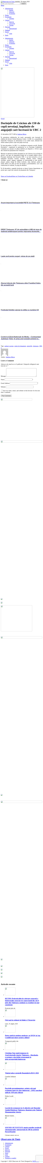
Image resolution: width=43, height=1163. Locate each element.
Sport (6, 35)
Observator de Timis (10, 1139)
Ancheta (11, 18)
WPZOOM (35, 1161)
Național (7, 27)
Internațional (13, 28)
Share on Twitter (17, 176)
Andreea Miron (21, 134)
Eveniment (8, 17)
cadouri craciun (8, 346)
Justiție (11, 10)
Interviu (11, 22)
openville (29, 346)
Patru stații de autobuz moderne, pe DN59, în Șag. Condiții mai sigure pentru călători (22, 1037)
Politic (7, 15)
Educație (11, 12)
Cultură (7, 20)
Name (2, 379)
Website (3, 387)
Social (7, 32)
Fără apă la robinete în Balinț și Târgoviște (20, 1020)
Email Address (5, 383)
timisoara (35, 346)
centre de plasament (20, 346)
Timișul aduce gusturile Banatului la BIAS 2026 (22, 1073)
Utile (10, 33)
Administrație (9, 8)
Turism (11, 25)
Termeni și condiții (10, 1158)
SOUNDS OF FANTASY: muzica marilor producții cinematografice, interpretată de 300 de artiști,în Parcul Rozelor (23, 1130)
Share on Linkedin (27, 176)
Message (3, 376)
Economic (12, 13)
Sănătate (7, 30)
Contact (7, 1156)
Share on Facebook (6, 176)
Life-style (12, 23)
